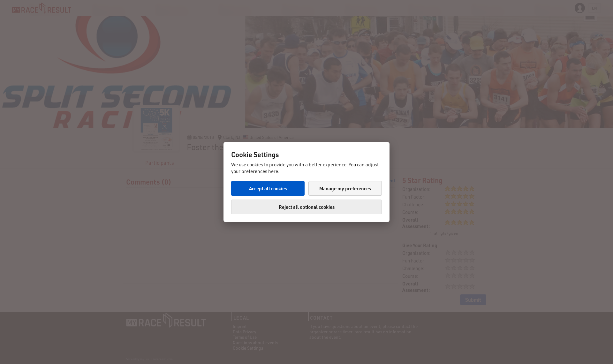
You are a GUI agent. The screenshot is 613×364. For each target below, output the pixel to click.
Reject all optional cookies (307, 207)
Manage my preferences (345, 188)
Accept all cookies (268, 188)
